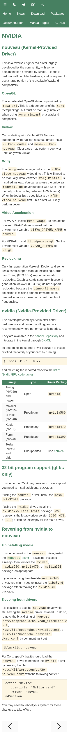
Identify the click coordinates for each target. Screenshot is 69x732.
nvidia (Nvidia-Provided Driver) (34, 310)
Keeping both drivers (19, 599)
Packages (57, 13)
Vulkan (7, 127)
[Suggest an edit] (33, 4)
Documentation (13, 23)
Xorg (6, 161)
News (21, 13)
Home (7, 13)
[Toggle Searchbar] (42, 4)
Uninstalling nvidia (17, 545)
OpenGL (9, 93)
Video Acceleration (18, 213)
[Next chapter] (59, 726)
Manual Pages (39, 23)
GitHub (60, 23)
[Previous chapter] (10, 726)
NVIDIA (12, 35)
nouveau (59, 451)
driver (18, 557)
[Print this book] (24, 4)
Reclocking (11, 258)
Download (38, 13)
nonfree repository (46, 336)
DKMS (45, 340)
